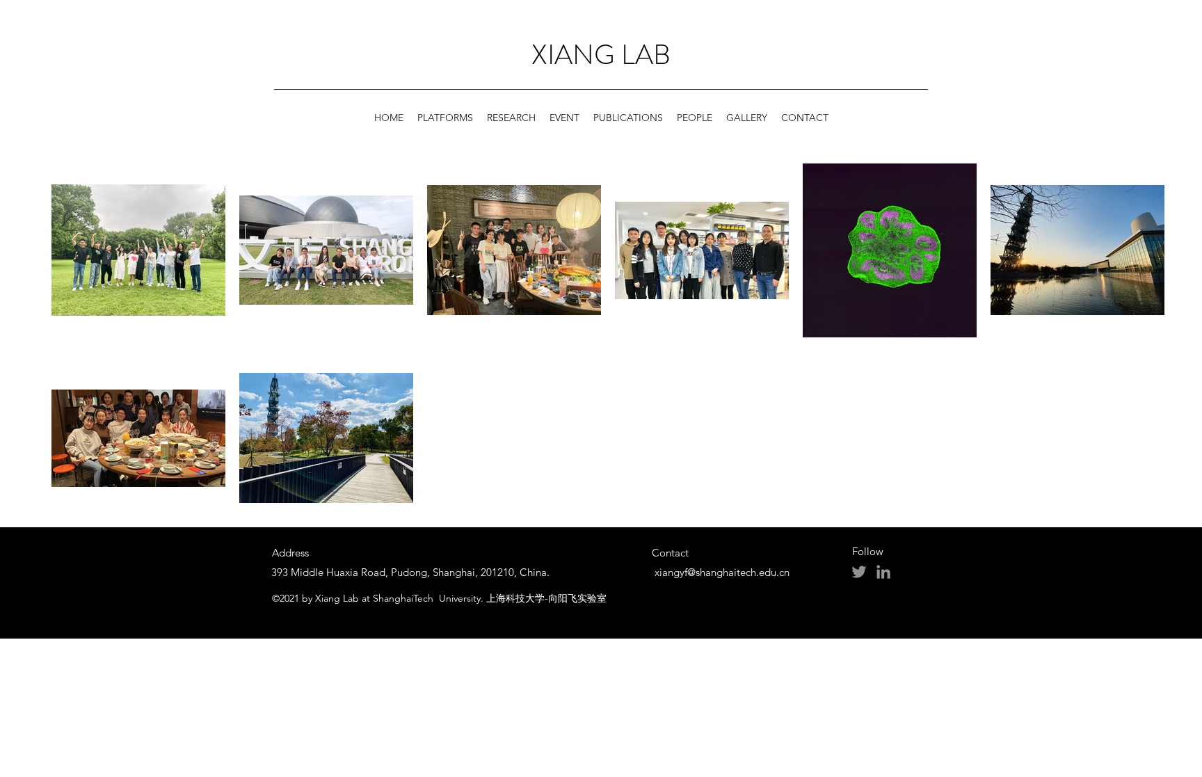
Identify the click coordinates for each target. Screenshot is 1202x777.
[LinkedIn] (883, 572)
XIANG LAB (601, 54)
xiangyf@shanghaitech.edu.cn (722, 572)
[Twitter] (859, 572)
